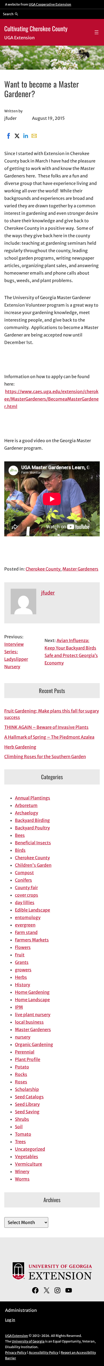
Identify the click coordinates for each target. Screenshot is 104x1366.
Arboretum (26, 805)
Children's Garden (33, 865)
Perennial (24, 1052)
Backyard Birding (32, 820)
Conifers (23, 880)
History (22, 984)
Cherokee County (43, 569)
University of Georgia (28, 1341)
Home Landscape (32, 999)
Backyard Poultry (32, 827)
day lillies (24, 902)
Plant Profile (27, 1059)
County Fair (26, 887)
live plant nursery (32, 1014)
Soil (19, 1126)
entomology (28, 917)
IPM (19, 1007)
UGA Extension (16, 1336)
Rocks (21, 1074)
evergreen (25, 925)
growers (23, 969)
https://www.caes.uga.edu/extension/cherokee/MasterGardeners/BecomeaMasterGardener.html (51, 399)
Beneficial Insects (33, 842)
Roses (21, 1081)
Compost (24, 872)
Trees (20, 1141)
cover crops (26, 895)
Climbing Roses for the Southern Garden (45, 756)
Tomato (23, 1134)
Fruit (20, 954)
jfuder (48, 593)
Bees (20, 835)
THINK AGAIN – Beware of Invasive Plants (46, 727)
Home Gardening (32, 992)
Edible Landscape (32, 910)
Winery (22, 1171)
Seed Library (27, 1104)
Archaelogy (26, 812)
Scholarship (27, 1089)
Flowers (23, 947)
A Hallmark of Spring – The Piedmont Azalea (49, 737)
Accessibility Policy (43, 1353)
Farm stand (26, 932)
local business (29, 1022)
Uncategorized (30, 1149)
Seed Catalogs (29, 1096)
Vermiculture (28, 1164)
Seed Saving (27, 1111)
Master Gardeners (80, 569)
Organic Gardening (34, 1044)
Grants (22, 962)
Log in (10, 1320)
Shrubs (22, 1119)
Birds (20, 850)
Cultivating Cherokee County (35, 28)
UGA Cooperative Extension (50, 4)
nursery (22, 1037)
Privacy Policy (15, 1353)
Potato (22, 1067)
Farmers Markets (32, 940)
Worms (22, 1179)
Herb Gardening (20, 747)
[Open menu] (96, 32)
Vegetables (26, 1156)
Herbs (21, 977)
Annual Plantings (32, 798)
